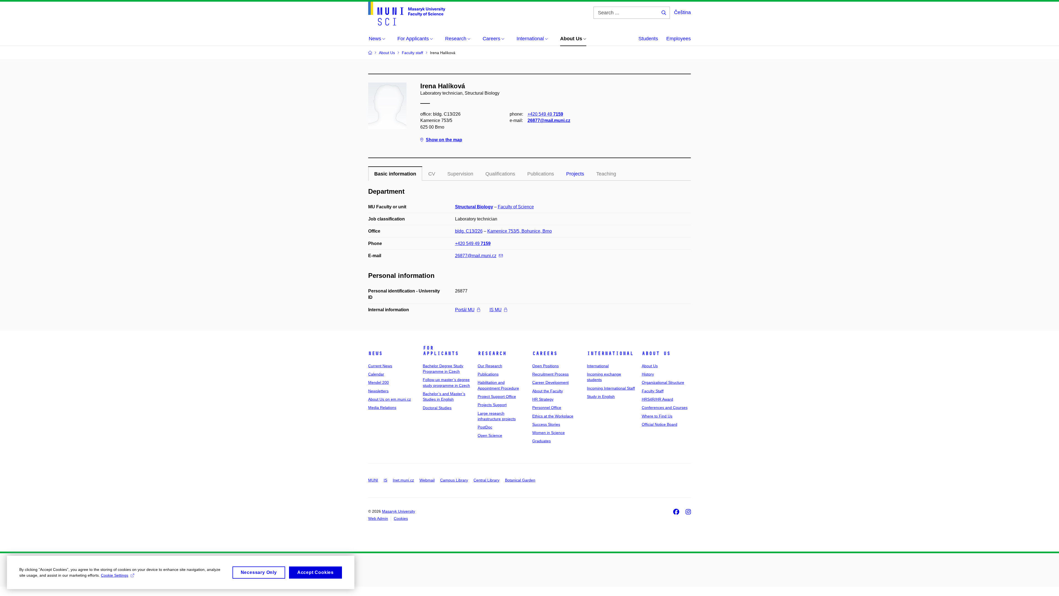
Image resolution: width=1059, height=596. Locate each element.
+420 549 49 (545, 114)
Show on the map (444, 139)
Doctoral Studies (437, 408)
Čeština (682, 12)
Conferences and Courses (665, 407)
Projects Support (492, 405)
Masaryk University (398, 511)
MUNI (373, 480)
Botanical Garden (520, 480)
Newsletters (378, 391)
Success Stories (546, 424)
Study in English (601, 396)
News (375, 353)
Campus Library (454, 480)
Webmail (427, 480)
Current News (380, 366)
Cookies (401, 518)
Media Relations (382, 407)
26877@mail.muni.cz (549, 120)
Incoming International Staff (611, 388)
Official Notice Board (659, 424)
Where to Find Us (657, 416)
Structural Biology (474, 206)
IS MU (496, 309)
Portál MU (465, 309)
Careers (544, 353)
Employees (678, 38)
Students (648, 38)
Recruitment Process (550, 374)
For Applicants (441, 350)
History (648, 374)
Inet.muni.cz (403, 480)
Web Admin (378, 518)
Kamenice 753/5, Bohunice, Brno (519, 231)
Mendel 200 (378, 382)
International (610, 353)
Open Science (490, 435)
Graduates (541, 441)
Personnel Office (546, 407)
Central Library (486, 480)
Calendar (376, 374)
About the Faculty (547, 391)
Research (492, 353)
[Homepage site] (406, 13)
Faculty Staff (653, 391)
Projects (575, 174)
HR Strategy (542, 399)
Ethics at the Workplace (552, 416)
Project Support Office (497, 396)
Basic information (395, 174)
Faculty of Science (516, 206)
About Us (656, 353)
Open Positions (545, 366)
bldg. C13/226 (469, 231)
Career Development (550, 382)
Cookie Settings (114, 575)
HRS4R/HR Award (657, 399)
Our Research (490, 366)
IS (385, 480)
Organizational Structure (663, 382)
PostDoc (485, 427)
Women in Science (548, 432)
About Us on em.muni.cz (389, 399)
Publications (488, 374)
